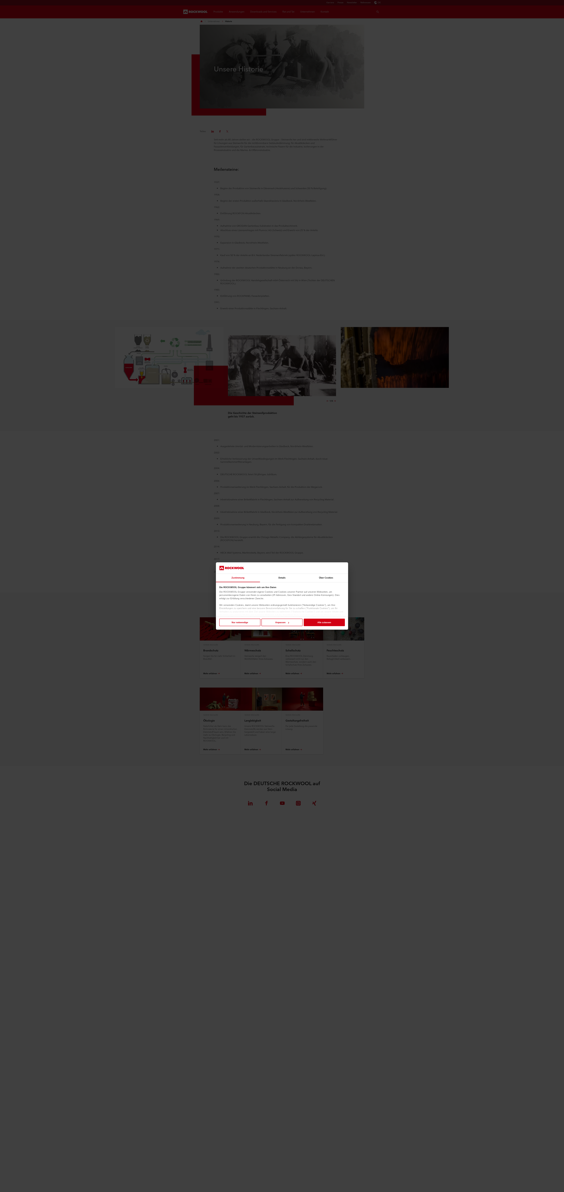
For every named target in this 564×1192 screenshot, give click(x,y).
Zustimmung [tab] (238, 577)
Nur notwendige (240, 622)
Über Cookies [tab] (326, 577)
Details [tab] (282, 577)
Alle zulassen (324, 622)
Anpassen (280, 622)
